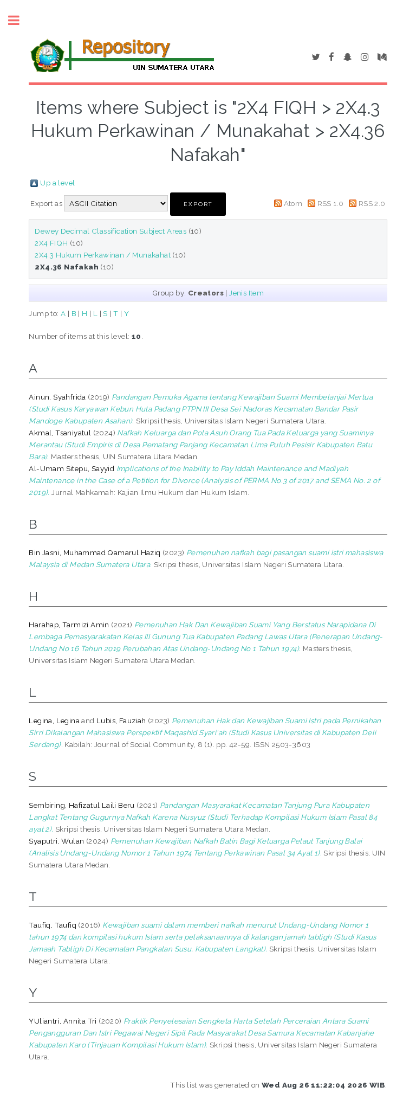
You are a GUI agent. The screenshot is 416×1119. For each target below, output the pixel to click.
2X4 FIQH (51, 243)
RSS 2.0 (372, 203)
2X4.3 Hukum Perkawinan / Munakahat (103, 254)
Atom (293, 203)
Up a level (57, 182)
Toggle (19, 20)
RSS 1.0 (330, 203)
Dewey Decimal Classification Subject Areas (110, 231)
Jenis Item (246, 292)
